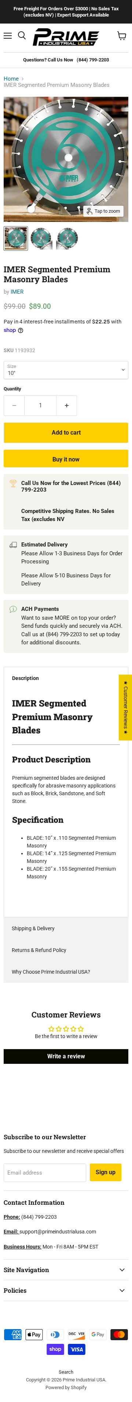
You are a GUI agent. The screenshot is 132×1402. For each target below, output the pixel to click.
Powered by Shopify (66, 1387)
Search (66, 1372)
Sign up (105, 1172)
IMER (17, 291)
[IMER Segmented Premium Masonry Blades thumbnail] (15, 238)
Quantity (12, 389)
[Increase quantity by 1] (66, 405)
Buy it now (66, 459)
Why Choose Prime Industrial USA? (51, 972)
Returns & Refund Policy (39, 950)
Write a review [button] (66, 1056)
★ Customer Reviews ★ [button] (126, 707)
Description (25, 678)
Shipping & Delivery (33, 928)
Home (11, 79)
